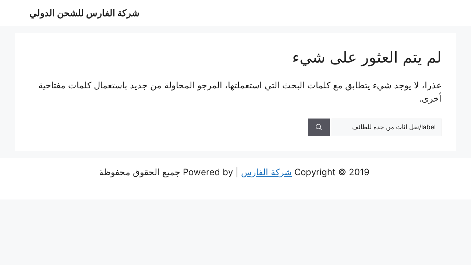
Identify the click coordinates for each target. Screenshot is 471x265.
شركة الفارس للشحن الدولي (84, 12)
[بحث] (319, 127)
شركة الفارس (266, 172)
